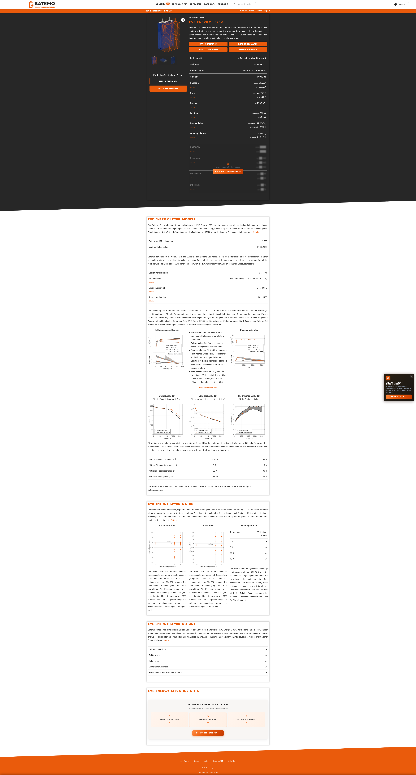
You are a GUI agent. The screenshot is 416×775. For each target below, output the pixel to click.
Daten (259, 10)
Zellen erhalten (248, 50)
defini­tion (192, 87)
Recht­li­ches (232, 761)
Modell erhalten (208, 50)
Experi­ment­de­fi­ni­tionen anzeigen (208, 387)
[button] (403, 4)
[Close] (411, 376)
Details (256, 232)
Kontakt (196, 761)
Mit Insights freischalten (226, 171)
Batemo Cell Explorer (197, 17)
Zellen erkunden (168, 81)
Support (223, 4)
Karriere (206, 761)
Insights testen (397, 396)
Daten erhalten (208, 44)
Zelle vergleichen (168, 89)
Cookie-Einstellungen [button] (208, 768)
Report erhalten (247, 44)
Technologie (179, 4)
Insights (162, 4)
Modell (252, 10)
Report (267, 10)
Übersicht (243, 10)
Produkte (196, 4)
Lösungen (209, 4)
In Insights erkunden (206, 733)
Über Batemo (184, 761)
